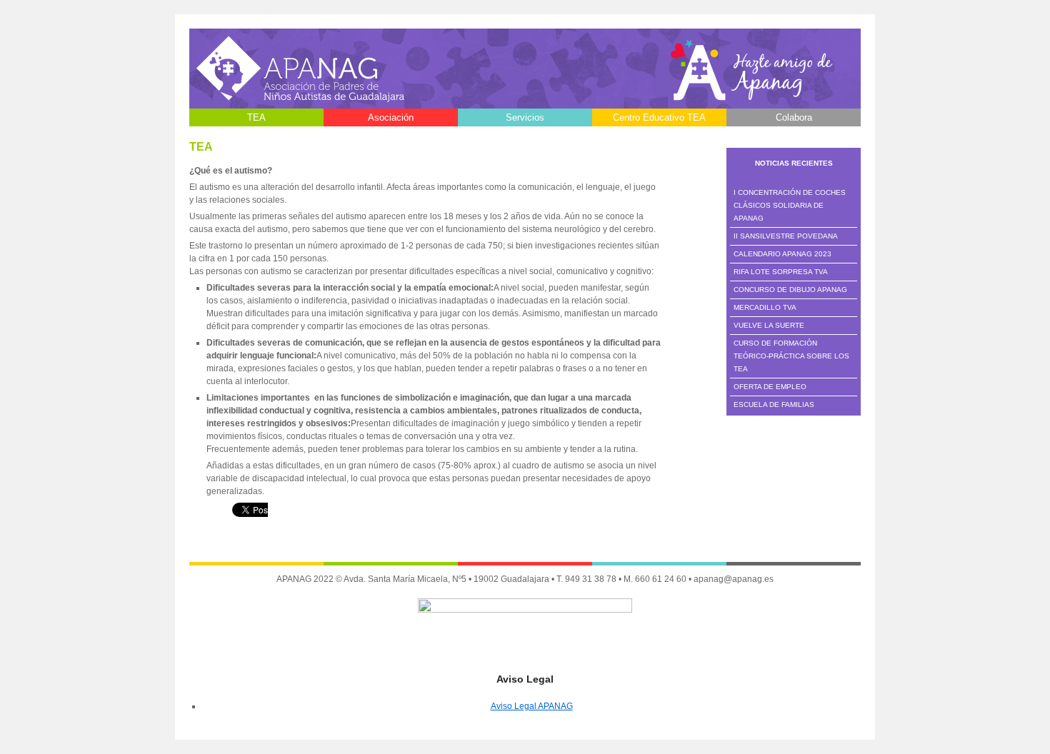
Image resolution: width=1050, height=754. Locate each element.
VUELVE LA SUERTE (769, 325)
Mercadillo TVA (765, 307)
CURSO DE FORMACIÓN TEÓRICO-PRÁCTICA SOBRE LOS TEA (791, 356)
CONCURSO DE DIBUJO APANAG (790, 289)
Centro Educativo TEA (659, 117)
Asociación (391, 117)
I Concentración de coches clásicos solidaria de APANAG (790, 205)
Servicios (525, 117)
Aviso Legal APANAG (532, 706)
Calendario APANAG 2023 (782, 254)
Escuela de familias (774, 404)
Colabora (794, 117)
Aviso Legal (390, 135)
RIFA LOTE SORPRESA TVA (781, 272)
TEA (256, 117)
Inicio (257, 135)
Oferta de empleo (770, 387)
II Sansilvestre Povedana (786, 236)
